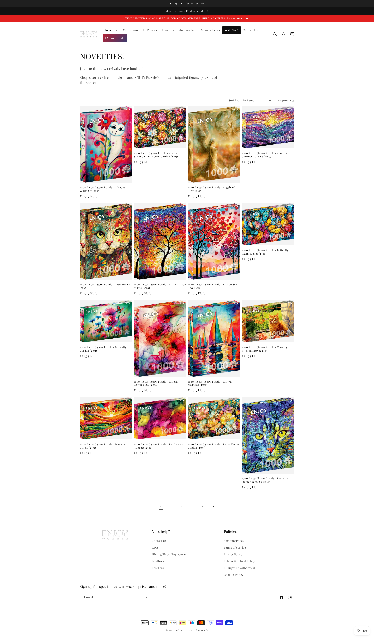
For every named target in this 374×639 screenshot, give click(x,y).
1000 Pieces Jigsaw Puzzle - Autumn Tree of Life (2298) (160, 286)
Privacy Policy (233, 554)
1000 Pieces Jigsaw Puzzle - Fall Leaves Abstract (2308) (158, 446)
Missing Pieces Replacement (170, 554)
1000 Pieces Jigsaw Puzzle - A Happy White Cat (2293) (103, 189)
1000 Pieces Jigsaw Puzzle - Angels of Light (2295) (211, 189)
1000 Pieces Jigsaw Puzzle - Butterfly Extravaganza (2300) (265, 252)
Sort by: (234, 100)
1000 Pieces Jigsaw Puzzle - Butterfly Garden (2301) (103, 349)
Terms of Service (235, 547)
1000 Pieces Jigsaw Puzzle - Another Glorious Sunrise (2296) (264, 155)
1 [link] (160, 507)
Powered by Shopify (198, 630)
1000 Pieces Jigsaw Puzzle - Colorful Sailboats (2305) (211, 383)
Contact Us (159, 541)
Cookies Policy (233, 575)
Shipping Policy (234, 541)
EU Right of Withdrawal (239, 568)
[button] (275, 34)
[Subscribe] (145, 597)
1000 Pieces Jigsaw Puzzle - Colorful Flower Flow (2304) (157, 383)
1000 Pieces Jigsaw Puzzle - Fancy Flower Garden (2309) (214, 446)
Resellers (158, 568)
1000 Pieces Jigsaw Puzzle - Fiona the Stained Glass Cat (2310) (265, 480)
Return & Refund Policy (239, 561)
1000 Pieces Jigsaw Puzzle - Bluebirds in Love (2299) (213, 286)
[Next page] (213, 507)
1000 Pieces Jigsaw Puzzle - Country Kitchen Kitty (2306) (265, 349)
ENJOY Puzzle (181, 630)
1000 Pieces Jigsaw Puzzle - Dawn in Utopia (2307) (102, 446)
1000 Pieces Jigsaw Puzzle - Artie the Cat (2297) (105, 286)
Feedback (158, 561)
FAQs (155, 547)
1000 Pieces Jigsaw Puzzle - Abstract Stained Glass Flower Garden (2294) (157, 155)
